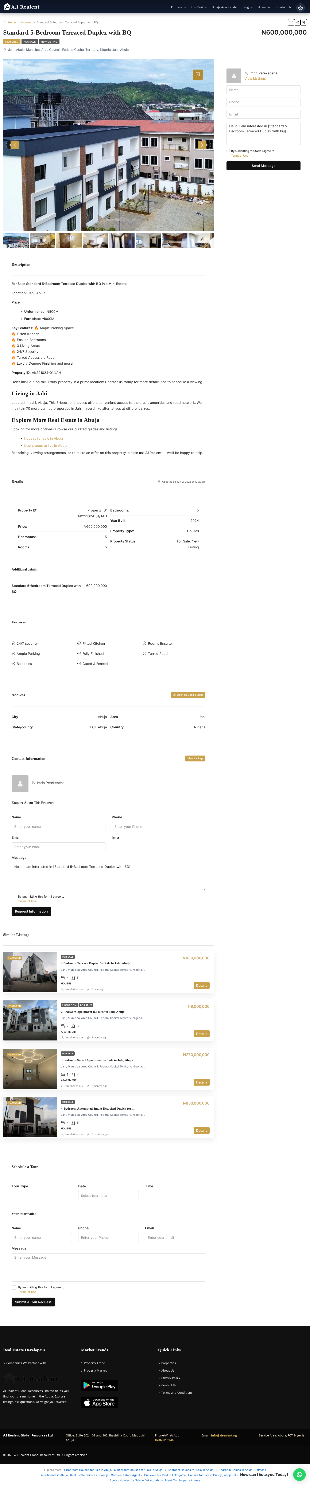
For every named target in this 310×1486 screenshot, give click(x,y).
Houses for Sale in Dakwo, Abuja (141, 1480)
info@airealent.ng (224, 1435)
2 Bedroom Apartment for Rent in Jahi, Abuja (93, 1011)
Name (16, 817)
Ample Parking (28, 653)
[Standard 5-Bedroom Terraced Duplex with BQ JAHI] (108, 145)
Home (12, 22)
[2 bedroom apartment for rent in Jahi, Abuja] (30, 1020)
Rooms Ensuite (160, 643)
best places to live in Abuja (45, 445)
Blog (246, 7)
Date (82, 1186)
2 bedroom (69, 1005)
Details (201, 985)
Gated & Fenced (95, 664)
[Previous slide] (15, 145)
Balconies (24, 664)
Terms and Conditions (177, 1393)
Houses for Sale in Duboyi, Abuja (209, 1475)
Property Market (95, 1370)
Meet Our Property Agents (182, 1480)
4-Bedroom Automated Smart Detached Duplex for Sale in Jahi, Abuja (109, 1108)
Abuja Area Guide (224, 7)
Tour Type (20, 1186)
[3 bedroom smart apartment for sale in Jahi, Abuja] (30, 1069)
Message (19, 857)
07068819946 (164, 1440)
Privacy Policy (170, 1378)
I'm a (115, 837)
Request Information (31, 911)
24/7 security (27, 643)
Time (149, 1186)
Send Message (263, 166)
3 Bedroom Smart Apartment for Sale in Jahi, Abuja (97, 1060)
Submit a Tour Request (33, 1302)
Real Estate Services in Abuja (89, 1475)
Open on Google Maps (189, 694)
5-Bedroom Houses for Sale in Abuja (138, 1469)
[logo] (21, 7)
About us (264, 7)
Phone (117, 817)
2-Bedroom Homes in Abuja (234, 1469)
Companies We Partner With (26, 1363)
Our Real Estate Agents (126, 1475)
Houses (26, 22)
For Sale (176, 7)
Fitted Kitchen (93, 643)
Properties (168, 1363)
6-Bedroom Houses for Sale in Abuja (189, 1469)
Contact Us (283, 7)
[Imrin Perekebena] (20, 783)
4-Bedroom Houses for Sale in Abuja (87, 1469)
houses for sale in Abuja (43, 438)
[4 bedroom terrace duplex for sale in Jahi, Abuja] (30, 972)
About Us (167, 1370)
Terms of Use (27, 901)
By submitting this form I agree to (41, 899)
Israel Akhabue (74, 989)
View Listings (195, 758)
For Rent (197, 7)
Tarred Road (158, 653)
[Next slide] (202, 145)
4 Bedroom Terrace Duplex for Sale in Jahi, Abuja (95, 963)
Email (16, 837)
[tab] (198, 75)
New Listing (49, 41)
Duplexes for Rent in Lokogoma (165, 1475)
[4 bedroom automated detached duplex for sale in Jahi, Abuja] (30, 1117)
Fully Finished (93, 653)
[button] (299, 1474)
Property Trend (94, 1363)
